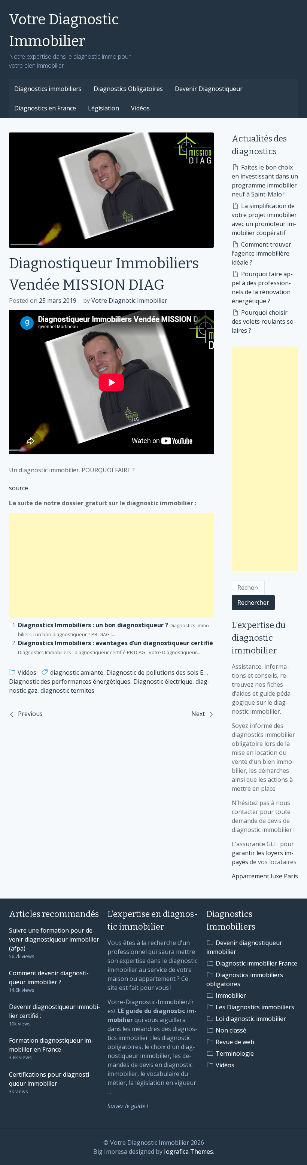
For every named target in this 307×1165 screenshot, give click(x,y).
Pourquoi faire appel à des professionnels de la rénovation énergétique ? (262, 287)
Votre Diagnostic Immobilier (64, 30)
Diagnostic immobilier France (256, 963)
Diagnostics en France (45, 108)
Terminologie (235, 1053)
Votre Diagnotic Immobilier (129, 300)
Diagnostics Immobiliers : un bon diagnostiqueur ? (93, 625)
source (18, 488)
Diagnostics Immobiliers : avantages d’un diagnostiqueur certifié (115, 643)
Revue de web (235, 1042)
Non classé (231, 1030)
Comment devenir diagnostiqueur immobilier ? (49, 977)
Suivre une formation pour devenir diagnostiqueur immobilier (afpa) (54, 939)
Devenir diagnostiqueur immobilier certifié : (54, 1011)
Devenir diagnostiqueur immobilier (244, 947)
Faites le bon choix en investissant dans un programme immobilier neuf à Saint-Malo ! (265, 180)
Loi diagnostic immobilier (251, 1019)
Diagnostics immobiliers (48, 89)
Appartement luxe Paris (265, 876)
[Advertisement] (111, 565)
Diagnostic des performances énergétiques (69, 681)
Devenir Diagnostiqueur (209, 89)
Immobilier (231, 995)
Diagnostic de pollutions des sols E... (156, 672)
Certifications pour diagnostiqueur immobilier (50, 1079)
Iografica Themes (188, 1151)
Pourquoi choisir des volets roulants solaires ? (264, 321)
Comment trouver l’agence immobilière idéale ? (261, 253)
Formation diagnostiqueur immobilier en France (51, 1044)
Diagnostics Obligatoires (128, 89)
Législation (103, 108)
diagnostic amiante (76, 672)
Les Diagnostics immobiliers (255, 1007)
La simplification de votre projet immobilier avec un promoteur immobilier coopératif (264, 219)
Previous (30, 714)
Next (198, 714)
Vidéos (140, 108)
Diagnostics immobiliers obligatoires (244, 979)
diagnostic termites (67, 690)
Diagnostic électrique (162, 681)
